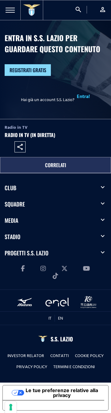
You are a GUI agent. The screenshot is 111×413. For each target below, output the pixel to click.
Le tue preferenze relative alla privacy (62, 392)
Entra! (83, 96)
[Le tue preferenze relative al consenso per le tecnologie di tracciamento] (11, 407)
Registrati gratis (28, 70)
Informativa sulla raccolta (38, 405)
